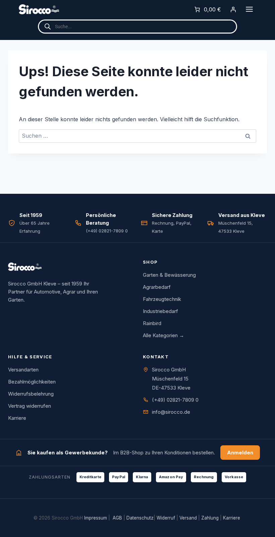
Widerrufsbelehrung (31, 394)
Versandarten (23, 369)
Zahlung (210, 518)
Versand (188, 518)
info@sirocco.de (171, 412)
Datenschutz (140, 518)
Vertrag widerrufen (29, 406)
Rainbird (152, 323)
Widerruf (166, 518)
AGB (117, 518)
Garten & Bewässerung (169, 275)
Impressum (95, 518)
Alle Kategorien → (163, 335)
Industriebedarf (160, 311)
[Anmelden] (233, 9)
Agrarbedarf (157, 287)
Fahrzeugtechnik (162, 299)
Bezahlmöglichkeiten (32, 381)
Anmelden (240, 452)
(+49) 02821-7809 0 (175, 400)
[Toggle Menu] (249, 9)
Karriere (17, 418)
